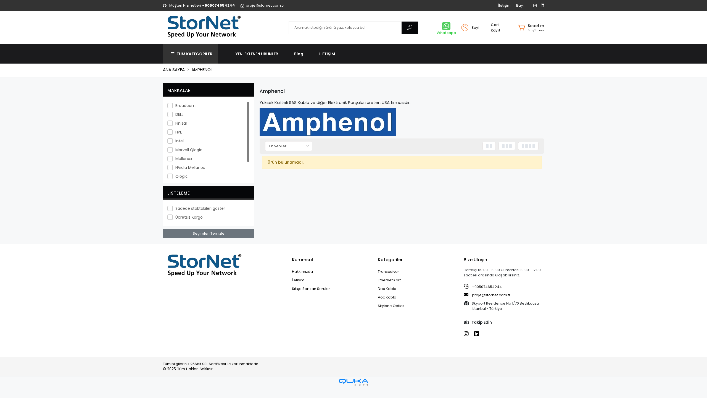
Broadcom (185, 105)
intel (179, 141)
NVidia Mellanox (190, 167)
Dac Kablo (387, 288)
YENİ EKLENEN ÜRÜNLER (257, 54)
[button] (531, 27)
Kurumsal (302, 259)
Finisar (181, 123)
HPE (178, 132)
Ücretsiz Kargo (189, 217)
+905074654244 (486, 286)
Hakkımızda (302, 271)
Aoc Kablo (387, 297)
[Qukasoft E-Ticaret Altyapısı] (353, 382)
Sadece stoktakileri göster (200, 208)
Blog (298, 54)
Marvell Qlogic (188, 150)
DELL (179, 114)
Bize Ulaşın (475, 259)
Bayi (520, 5)
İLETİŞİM (327, 54)
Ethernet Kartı (390, 280)
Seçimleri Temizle (209, 233)
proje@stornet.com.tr (490, 295)
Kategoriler (390, 259)
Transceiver (388, 271)
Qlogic (181, 176)
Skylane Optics (391, 305)
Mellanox (183, 158)
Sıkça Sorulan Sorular (311, 288)
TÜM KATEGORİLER (194, 54)
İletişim (504, 5)
